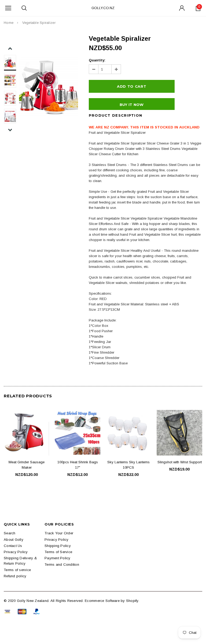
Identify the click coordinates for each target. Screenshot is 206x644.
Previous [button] (10, 48)
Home (8, 23)
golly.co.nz (103, 8)
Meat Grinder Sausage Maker (27, 464)
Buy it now (132, 104)
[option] (48, 86)
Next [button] (10, 130)
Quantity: (97, 60)
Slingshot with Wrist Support (179, 462)
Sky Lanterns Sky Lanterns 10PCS (128, 464)
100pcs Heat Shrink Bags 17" (77, 464)
